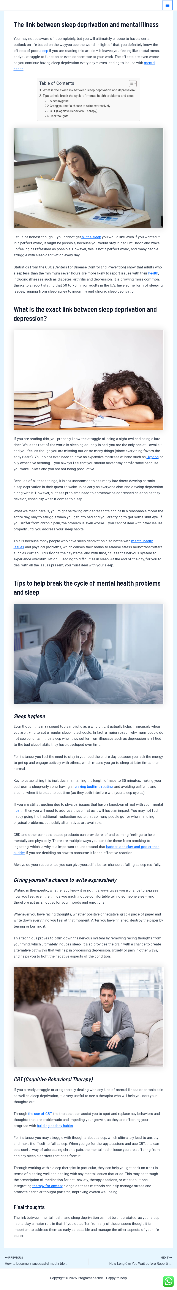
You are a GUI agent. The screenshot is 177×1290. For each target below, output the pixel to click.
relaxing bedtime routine (93, 786)
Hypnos (153, 457)
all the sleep (91, 237)
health (153, 273)
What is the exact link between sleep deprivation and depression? (89, 90)
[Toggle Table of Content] (131, 83)
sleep (44, 51)
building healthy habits (55, 1126)
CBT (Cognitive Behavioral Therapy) (73, 111)
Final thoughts (59, 116)
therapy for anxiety (47, 1186)
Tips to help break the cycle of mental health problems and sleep (88, 96)
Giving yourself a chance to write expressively (80, 106)
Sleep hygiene (59, 101)
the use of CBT (40, 1113)
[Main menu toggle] (168, 5)
